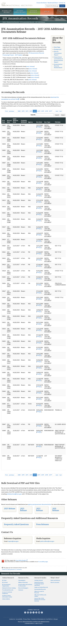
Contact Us (62, 3)
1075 (42, 111)
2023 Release (23, 509)
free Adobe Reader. (21, 560)
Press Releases (42, 524)
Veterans (20, 590)
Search (62, 6)
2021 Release (55, 509)
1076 (46, 111)
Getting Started (38, 580)
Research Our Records (6, 11)
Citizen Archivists (41, 3)
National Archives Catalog (9, 588)
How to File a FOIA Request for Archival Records (39, 599)
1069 (19, 111)
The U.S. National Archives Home (16, 4)
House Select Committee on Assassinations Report (58, 59)
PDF (38, 127)
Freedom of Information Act (38, 619)
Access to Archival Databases (7, 592)
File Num (57, 122)
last (60, 111)
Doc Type (47, 122)
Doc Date (39, 122)
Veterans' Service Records (20, 11)
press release (30, 66)
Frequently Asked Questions (16, 524)
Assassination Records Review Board (58, 65)
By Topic (4, 580)
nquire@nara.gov (13, 541)
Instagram (31, 612)
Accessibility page (43, 561)
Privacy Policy (26, 619)
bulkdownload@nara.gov (14, 494)
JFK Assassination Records (27, 22)
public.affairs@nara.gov (47, 541)
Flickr (42, 612)
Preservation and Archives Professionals (25, 585)
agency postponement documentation (39, 504)
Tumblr (33, 612)
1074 (38, 111)
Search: (33, 115)
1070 (23, 111)
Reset (63, 115)
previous (11, 111)
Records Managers (23, 588)
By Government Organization (6, 585)
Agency (30, 122)
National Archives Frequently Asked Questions (39, 584)
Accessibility (19, 619)
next (57, 111)
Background (57, 49)
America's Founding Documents (60, 11)
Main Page (57, 47)
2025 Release (9, 508)
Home (4, 22)
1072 (30, 111)
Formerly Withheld (24, 121)
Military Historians (23, 582)
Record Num (9, 121)
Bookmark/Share (53, 3)
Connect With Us (33, 610)
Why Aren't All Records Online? (40, 595)
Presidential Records (7, 590)
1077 (50, 111)
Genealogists (21, 580)
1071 (27, 111)
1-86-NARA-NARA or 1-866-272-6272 (33, 623)
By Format (5, 582)
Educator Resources (33, 11)
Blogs (39, 612)
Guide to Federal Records (41, 587)
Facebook (25, 612)
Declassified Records (40, 589)
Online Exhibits (6, 599)
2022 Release (39, 509)
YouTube (36, 612)
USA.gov (55, 619)
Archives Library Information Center (7, 596)
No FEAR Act (49, 619)
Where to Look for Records (39, 592)
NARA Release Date (15, 120)
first (6, 111)
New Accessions (55, 582)
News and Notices (55, 580)
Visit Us (46, 11)
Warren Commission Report (58, 53)
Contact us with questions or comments (12, 569)
